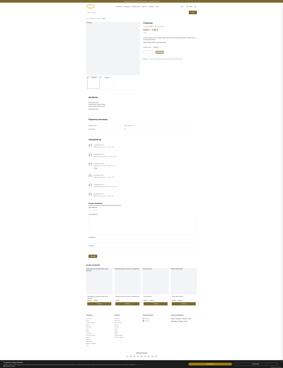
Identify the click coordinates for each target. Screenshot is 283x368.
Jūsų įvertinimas (93, 207)
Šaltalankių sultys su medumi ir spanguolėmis (127, 296)
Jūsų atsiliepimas (93, 214)
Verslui (157, 6)
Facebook (147, 321)
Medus (87, 331)
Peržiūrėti (99, 303)
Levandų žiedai (148, 296)
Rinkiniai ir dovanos (90, 335)
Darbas (116, 333)
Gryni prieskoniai (157, 59)
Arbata (98, 18)
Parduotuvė (119, 6)
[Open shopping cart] (195, 6)
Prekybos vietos (136, 6)
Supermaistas (89, 341)
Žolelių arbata (179, 59)
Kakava (88, 324)
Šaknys (87, 337)
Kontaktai (151, 6)
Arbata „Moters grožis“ (177, 296)
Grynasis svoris (147, 47)
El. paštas (91, 245)
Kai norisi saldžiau (90, 322)
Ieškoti (193, 12)
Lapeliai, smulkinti (165, 59)
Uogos (87, 345)
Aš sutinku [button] (210, 364)
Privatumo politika (118, 335)
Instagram (147, 318)
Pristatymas (127, 6)
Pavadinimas (92, 237)
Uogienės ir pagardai (91, 343)
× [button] (281, 361)
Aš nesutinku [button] (255, 364)
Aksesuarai (88, 318)
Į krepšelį (159, 52)
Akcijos (116, 329)
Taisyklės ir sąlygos (118, 337)
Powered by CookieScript (276, 367)
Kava (87, 329)
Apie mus (144, 6)
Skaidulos (88, 339)
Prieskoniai (172, 59)
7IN (87, 18)
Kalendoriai (88, 326)
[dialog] (141, 364)
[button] (73, 366)
